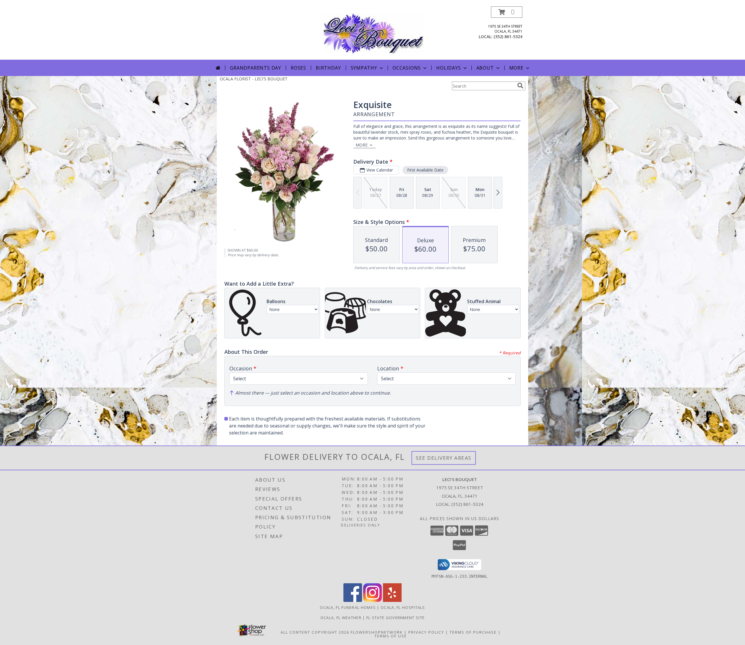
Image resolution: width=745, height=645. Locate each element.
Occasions (407, 68)
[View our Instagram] (372, 600)
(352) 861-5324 (508, 36)
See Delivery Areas (443, 458)
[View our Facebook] (352, 600)
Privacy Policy (426, 632)
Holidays (448, 68)
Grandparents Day (255, 68)
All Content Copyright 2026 (315, 632)
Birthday (328, 68)
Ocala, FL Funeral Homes (348, 607)
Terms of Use (391, 636)
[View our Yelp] (392, 600)
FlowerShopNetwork (377, 632)
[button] (506, 12)
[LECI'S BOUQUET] (373, 33)
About (485, 68)
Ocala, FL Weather (340, 617)
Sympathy (364, 68)
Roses (298, 68)
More (516, 68)
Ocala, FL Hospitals (403, 607)
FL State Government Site (395, 617)
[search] (520, 85)
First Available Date (425, 170)
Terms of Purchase (473, 632)
